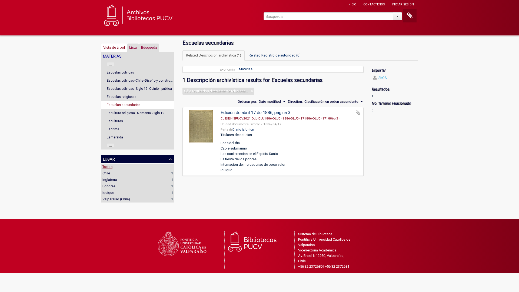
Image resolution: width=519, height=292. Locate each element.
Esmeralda (115, 137)
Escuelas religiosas (122, 97)
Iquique (108, 193)
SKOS (382, 78)
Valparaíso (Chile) (116, 199)
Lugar (109, 158)
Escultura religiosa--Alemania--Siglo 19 (135, 113)
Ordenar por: (247, 101)
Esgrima (113, 129)
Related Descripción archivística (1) (213, 55)
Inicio (352, 3)
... (110, 64)
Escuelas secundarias (124, 105)
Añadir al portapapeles (358, 112)
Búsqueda (149, 47)
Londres (108, 186)
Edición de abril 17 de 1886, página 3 (255, 112)
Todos (107, 167)
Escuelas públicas (120, 72)
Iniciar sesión (403, 3)
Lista (133, 47)
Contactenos (374, 3)
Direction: (295, 101)
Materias (245, 69)
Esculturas (115, 121)
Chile (106, 173)
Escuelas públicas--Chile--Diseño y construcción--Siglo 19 (149, 80)
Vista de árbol (114, 47)
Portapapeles (410, 15)
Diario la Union (243, 129)
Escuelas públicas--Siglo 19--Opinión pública (139, 89)
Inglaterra (109, 180)
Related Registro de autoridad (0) (275, 55)
